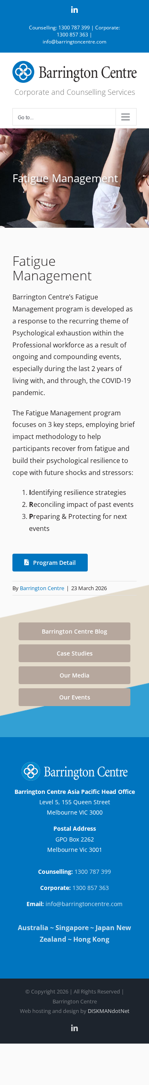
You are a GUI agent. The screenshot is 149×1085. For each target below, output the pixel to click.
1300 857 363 (90, 888)
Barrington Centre (42, 588)
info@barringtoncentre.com (84, 904)
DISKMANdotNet (109, 1011)
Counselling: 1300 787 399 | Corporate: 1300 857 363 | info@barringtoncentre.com (74, 34)
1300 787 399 (92, 871)
